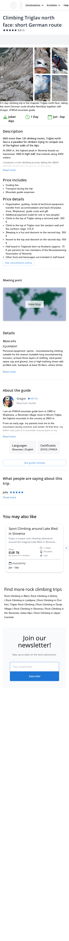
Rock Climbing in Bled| (17, 596)
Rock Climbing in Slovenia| (29, 608)
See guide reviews (34, 462)
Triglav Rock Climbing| (23, 604)
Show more (9, 497)
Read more (9, 170)
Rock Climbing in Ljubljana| (21, 600)
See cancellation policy (18, 262)
